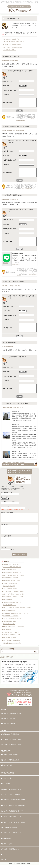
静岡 (14, 671)
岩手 (23, 665)
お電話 (9, 489)
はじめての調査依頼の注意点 (10, 760)
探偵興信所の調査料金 (9, 624)
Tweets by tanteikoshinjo (6, 656)
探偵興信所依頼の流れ (9, 610)
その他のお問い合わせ (9, 50)
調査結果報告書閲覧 (8, 773)
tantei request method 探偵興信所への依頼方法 (16, 613)
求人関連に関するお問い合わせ (12, 44)
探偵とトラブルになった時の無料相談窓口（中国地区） (18, 607)
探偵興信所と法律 (8, 599)
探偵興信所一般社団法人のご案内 (11, 713)
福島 (3, 667)
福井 (3, 671)
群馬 (29, 667)
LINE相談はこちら (17, 264)
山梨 (25, 669)
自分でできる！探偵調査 (9, 637)
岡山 (3, 676)
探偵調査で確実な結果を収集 (10, 578)
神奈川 (25, 667)
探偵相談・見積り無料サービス (11, 564)
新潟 (19, 669)
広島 (7, 676)
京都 (3, 674)
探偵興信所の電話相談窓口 (10, 621)
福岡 (11, 678)
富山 (29, 669)
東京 (14, 667)
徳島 (27, 676)
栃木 (32, 667)
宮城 (30, 665)
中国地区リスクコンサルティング (12, 632)
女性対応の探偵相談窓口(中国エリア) (12, 811)
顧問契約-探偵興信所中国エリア (11, 635)
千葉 (17, 667)
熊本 (24, 678)
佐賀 (17, 678)
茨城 (3, 669)
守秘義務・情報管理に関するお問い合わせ (15, 41)
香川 (21, 676)
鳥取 (29, 674)
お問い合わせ (6, 783)
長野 (22, 669)
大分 (21, 678)
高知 (31, 676)
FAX (12, 489)
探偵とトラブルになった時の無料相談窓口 (14, 806)
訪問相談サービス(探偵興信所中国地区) (13, 799)
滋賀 (10, 674)
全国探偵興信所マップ (8, 778)
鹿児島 (31, 678)
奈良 (7, 674)
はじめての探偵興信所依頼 (10, 583)
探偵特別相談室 (7, 629)
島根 (32, 674)
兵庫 (13, 674)
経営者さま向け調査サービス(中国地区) (13, 594)
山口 (10, 676)
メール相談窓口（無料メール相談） (12, 739)
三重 (24, 671)
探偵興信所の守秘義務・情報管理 (12, 602)
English (4, 859)
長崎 (14, 678)
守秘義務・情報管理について (10, 849)
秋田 (27, 665)
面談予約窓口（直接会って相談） (11, 744)
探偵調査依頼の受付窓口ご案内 (11, 580)
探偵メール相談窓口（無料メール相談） (13, 575)
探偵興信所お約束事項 (9, 586)
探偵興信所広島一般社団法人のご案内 (13, 596)
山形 (33, 665)
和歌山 (17, 674)
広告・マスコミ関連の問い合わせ (12, 47)
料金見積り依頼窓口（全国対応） (12, 640)
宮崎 (28, 678)
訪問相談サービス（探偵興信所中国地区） (14, 591)
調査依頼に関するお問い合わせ (12, 39)
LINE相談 (5, 263)
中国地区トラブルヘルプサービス (12, 643)
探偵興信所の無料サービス (10, 569)
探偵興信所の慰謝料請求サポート (12, 572)
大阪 (35, 671)
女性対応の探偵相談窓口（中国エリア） (13, 626)
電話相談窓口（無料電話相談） (11, 734)
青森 (20, 665)
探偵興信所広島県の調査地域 (28, 188)
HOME (2, 657)
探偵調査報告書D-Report (9, 605)
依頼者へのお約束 (7, 844)
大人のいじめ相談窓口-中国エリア (12, 567)
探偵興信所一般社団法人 (20, 681)
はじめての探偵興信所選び (10, 588)
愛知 (17, 671)
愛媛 (24, 676)
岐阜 (21, 671)
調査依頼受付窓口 (7, 838)
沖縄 (3, 681)
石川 (32, 669)
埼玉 (21, 667)
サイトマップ (6, 854)
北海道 (16, 665)
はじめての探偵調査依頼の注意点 (12, 618)
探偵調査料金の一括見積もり (10, 616)
